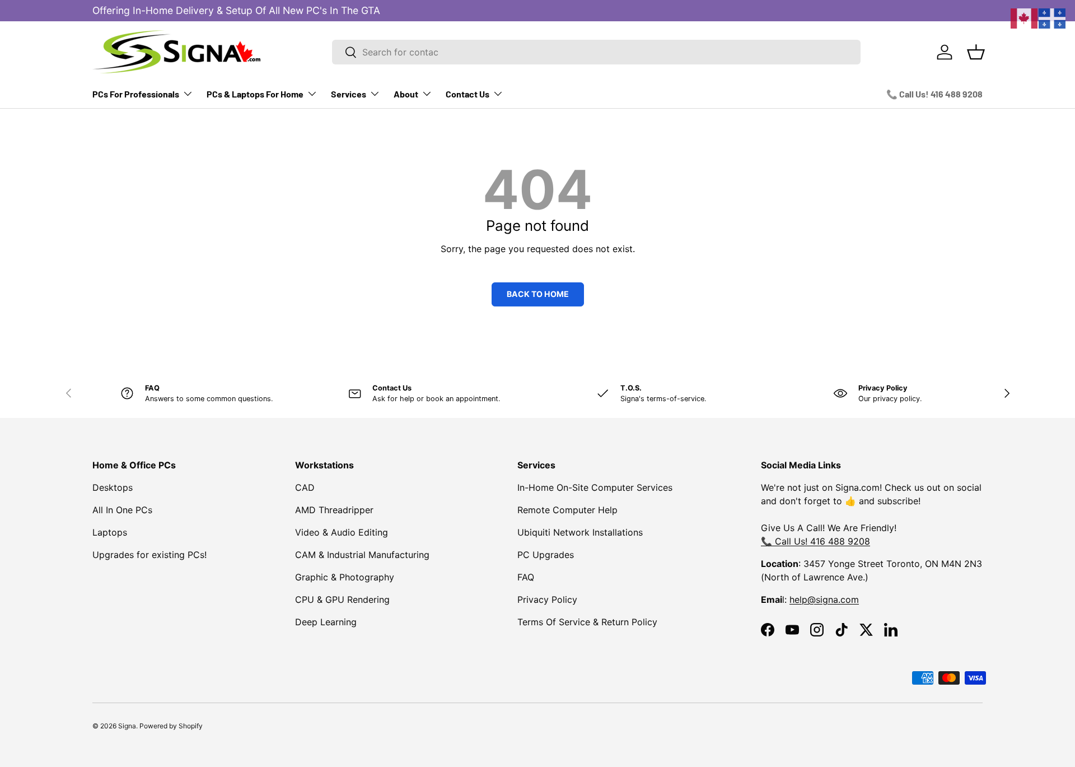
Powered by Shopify (171, 726)
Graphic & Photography (344, 577)
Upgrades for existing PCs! (149, 554)
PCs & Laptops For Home (255, 94)
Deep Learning (326, 621)
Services (348, 94)
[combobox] (596, 52)
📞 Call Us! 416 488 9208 (934, 94)
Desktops (112, 487)
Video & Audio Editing (341, 532)
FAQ (525, 577)
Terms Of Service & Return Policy (587, 621)
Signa (127, 726)
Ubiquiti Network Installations (580, 532)
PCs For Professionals (135, 94)
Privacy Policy (547, 599)
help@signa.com (824, 599)
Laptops (109, 532)
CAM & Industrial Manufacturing (362, 554)
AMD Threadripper (334, 509)
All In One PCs (122, 509)
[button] (976, 52)
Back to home (538, 294)
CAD (305, 487)
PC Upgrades (545, 554)
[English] (1025, 17)
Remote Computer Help (567, 509)
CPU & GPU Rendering (342, 599)
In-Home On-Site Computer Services (594, 487)
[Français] (1053, 17)
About (406, 94)
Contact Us (467, 94)
